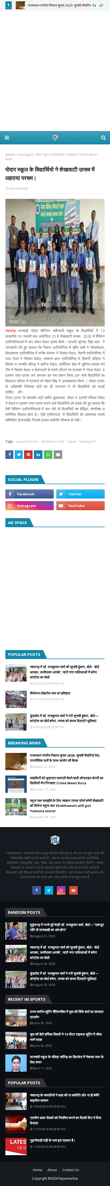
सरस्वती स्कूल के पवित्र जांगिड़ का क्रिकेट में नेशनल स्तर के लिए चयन (67, 1059)
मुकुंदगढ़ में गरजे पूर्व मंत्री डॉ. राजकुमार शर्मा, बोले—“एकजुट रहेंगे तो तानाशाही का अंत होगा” (67, 927)
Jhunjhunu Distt (52, 441)
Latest (71, 441)
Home (37, 1170)
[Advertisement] (55, 71)
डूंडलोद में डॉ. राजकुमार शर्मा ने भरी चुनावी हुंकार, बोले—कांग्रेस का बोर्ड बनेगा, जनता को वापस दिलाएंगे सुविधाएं (64, 718)
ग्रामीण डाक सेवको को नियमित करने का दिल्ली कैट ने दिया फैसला (65, 1120)
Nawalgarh (25, 154)
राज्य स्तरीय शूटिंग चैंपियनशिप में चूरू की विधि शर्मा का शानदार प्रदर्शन (67, 1014)
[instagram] (29, 505)
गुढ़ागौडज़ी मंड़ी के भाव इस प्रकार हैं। (53, 1140)
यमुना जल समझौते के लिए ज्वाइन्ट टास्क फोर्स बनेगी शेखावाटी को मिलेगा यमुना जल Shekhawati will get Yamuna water (66, 805)
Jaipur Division (27, 441)
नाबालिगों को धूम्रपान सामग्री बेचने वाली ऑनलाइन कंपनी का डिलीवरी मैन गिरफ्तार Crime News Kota (66, 781)
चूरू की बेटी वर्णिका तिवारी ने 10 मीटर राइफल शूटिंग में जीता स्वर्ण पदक (66, 1037)
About (52, 1170)
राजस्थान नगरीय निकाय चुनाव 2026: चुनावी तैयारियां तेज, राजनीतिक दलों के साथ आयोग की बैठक (65, 758)
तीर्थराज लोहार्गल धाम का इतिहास (50, 693)
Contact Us (70, 1170)
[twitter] (80, 493)
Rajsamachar (19, 188)
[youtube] (80, 505)
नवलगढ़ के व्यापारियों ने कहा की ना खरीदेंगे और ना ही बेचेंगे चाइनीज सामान (64, 1098)
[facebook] (29, 493)
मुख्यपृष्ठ (9, 154)
